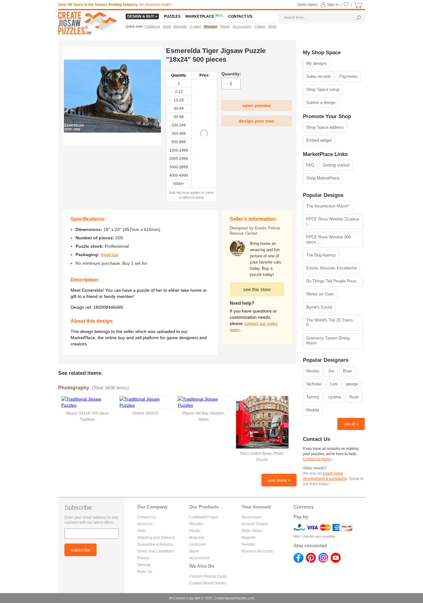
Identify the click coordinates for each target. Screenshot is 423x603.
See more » (279, 480)
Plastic (194, 531)
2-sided (195, 26)
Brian (347, 371)
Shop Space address (325, 127)
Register (249, 537)
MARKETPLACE (204, 16)
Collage (259, 26)
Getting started (336, 165)
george (352, 384)
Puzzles (172, 16)
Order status (307, 4)
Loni (334, 384)
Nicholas (314, 384)
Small (167, 26)
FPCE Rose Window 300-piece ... (329, 239)
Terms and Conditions (155, 551)
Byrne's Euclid (319, 307)
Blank (194, 551)
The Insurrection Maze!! (327, 206)
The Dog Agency (321, 255)
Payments (348, 76)
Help (141, 531)
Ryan (354, 397)
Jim (331, 371)
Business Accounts (257, 551)
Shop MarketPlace (322, 178)
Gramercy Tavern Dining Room (328, 340)
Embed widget (319, 140)
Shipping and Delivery (156, 537)
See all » (351, 424)
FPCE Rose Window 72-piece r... (332, 221)
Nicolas (313, 371)
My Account (251, 517)
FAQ (310, 165)
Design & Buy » (142, 16)
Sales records (318, 76)
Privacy (143, 558)
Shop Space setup (322, 89)
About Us (145, 524)
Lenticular (197, 544)
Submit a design (320, 102)
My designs (316, 63)
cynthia (334, 397)
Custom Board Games (207, 583)
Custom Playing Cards (208, 576)
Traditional (152, 26)
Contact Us (146, 517)
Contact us (240, 16)
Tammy (313, 397)
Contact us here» (317, 459)
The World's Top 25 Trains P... (329, 322)
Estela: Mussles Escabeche (331, 268)
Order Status (252, 531)
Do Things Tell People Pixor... (333, 281)
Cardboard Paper (204, 517)
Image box (109, 255)
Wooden (196, 524)
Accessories (199, 558)
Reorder (248, 544)
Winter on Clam (320, 294)
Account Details (255, 524)
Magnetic (197, 537)
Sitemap (144, 565)
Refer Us (144, 572)
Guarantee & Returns (155, 544)
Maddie (312, 410)
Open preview (256, 105)
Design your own (256, 120)
